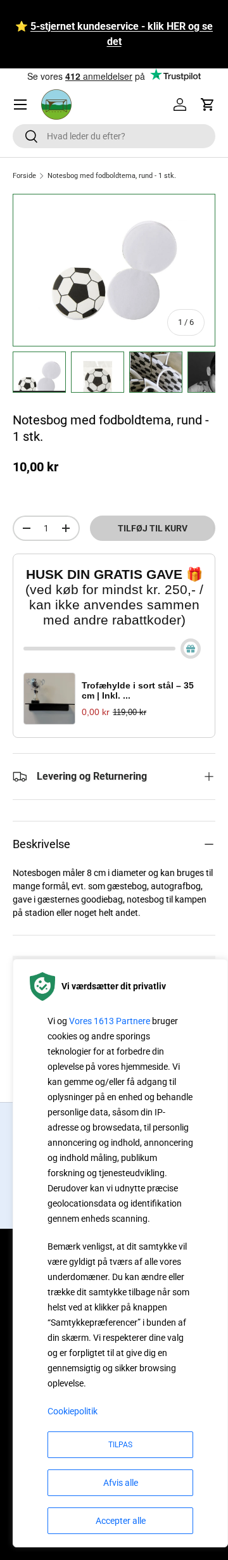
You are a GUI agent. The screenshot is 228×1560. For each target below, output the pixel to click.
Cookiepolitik (73, 1411)
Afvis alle (120, 1483)
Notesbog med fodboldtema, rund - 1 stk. (112, 175)
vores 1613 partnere (109, 1021)
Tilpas (120, 1444)
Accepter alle (121, 1521)
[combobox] (114, 136)
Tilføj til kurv (152, 528)
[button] (208, 104)
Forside (24, 175)
